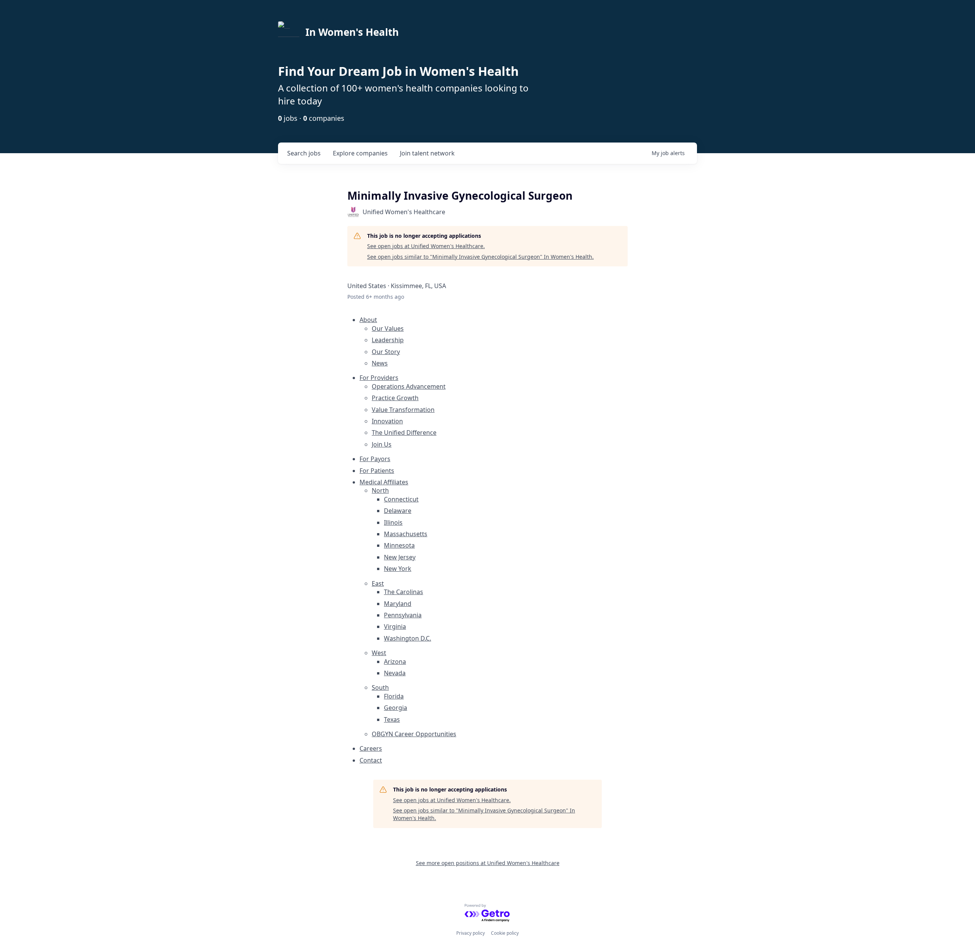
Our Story (386, 352)
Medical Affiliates (384, 482)
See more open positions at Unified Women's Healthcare (487, 863)
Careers (371, 748)
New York (397, 568)
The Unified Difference (404, 432)
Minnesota (399, 545)
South (380, 687)
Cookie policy (505, 933)
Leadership (388, 340)
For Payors (375, 459)
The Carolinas (403, 592)
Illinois (393, 522)
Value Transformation (403, 409)
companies (360, 153)
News (380, 363)
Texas (392, 719)
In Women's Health (352, 32)
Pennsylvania (403, 615)
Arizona (395, 661)
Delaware (397, 510)
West (379, 653)
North (380, 490)
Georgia (395, 707)
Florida (394, 696)
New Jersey (400, 557)
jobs (304, 153)
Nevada (395, 673)
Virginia (395, 626)
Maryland (397, 603)
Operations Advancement (409, 386)
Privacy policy (470, 933)
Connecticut (401, 499)
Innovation (387, 421)
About (368, 320)
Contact (371, 760)
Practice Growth (395, 398)
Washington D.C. (407, 638)
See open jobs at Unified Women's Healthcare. (426, 246)
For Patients (377, 470)
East (378, 583)
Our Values (388, 328)
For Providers (379, 377)
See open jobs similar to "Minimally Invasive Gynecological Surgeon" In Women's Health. (480, 256)
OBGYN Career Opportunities (414, 734)
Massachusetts (405, 534)
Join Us (382, 444)
